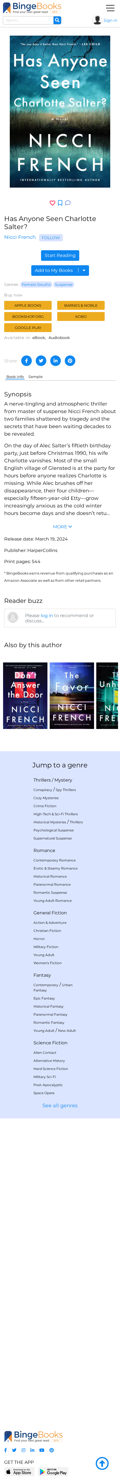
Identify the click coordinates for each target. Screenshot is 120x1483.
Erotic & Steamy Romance (55, 868)
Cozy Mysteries (46, 798)
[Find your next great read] (32, 8)
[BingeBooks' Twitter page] (14, 1450)
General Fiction (50, 912)
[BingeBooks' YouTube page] (41, 1450)
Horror (39, 939)
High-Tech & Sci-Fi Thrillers (55, 814)
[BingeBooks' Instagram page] (23, 1450)
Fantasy (42, 975)
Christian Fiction (47, 931)
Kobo (81, 316)
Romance (44, 850)
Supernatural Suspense (52, 838)
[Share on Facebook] (26, 360)
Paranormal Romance (52, 884)
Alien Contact (44, 1052)
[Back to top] (102, 1464)
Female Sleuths (36, 284)
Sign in (110, 20)
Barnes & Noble (81, 305)
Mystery (63, 780)
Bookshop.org (28, 316)
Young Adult (43, 955)
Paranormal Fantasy (50, 1014)
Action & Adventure (49, 922)
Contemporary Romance (54, 860)
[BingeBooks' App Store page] (19, 1471)
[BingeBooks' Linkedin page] (32, 1450)
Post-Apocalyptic (48, 1085)
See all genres (60, 1106)
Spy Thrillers (66, 790)
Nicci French (20, 237)
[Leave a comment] (68, 203)
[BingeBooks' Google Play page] (53, 1471)
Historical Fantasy (48, 1006)
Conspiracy (42, 790)
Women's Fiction (47, 963)
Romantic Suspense (50, 892)
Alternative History (49, 1061)
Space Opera (43, 1093)
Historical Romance (50, 876)
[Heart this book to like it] (52, 203)
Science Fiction (50, 1042)
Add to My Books (54, 270)
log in (47, 615)
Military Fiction (45, 947)
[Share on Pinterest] (70, 360)
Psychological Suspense (53, 830)
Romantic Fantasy (48, 1022)
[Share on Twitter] (41, 360)
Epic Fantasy (44, 998)
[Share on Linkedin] (55, 360)
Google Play (28, 327)
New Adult (67, 1030)
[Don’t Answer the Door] (25, 691)
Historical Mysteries (49, 822)
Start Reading (60, 255)
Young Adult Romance (52, 900)
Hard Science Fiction (50, 1069)
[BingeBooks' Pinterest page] (51, 1450)
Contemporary (45, 985)
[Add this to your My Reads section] (60, 203)
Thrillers (42, 780)
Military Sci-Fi (44, 1077)
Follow (51, 237)
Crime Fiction (44, 806)
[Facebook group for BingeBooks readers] (5, 1450)
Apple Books (28, 305)
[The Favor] (72, 691)
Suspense (64, 284)
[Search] (57, 20)
